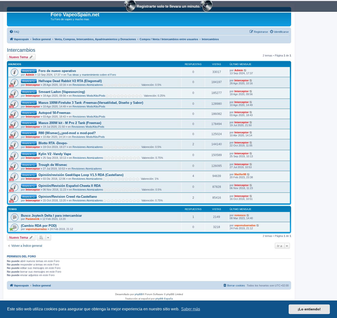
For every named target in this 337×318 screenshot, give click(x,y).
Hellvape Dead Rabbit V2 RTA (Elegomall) (70, 81)
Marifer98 (240, 174)
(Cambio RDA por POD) (38, 226)
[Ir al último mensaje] (245, 70)
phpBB (139, 294)
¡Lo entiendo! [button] (309, 309)
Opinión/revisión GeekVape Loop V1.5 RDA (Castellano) (80, 175)
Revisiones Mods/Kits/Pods (89, 95)
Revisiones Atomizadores (88, 84)
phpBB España (164, 298)
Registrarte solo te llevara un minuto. (168, 6)
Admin (30, 74)
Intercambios (21, 50)
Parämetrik (32, 218)
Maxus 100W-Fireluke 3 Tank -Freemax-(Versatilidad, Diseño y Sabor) (90, 103)
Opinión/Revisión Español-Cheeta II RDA (69, 186)
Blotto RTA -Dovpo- (53, 143)
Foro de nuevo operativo (57, 71)
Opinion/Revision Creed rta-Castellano (67, 196)
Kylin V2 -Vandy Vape (54, 154)
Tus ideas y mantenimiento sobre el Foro (91, 74)
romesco (240, 215)
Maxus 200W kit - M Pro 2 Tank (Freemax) (69, 123)
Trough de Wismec (52, 165)
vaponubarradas (36, 229)
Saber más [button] (190, 309)
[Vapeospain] (29, 16)
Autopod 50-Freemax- (54, 113)
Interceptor (33, 84)
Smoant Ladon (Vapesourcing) (61, 92)
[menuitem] (14, 32)
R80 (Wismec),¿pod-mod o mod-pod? (67, 133)
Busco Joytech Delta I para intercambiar (51, 215)
